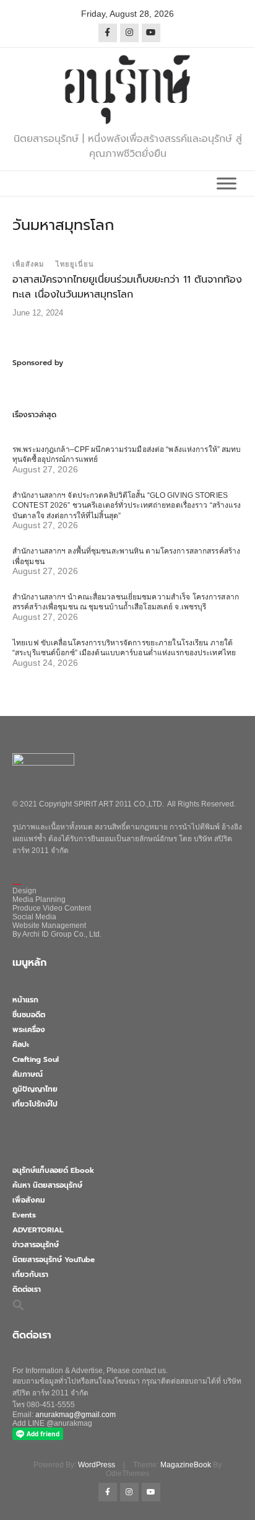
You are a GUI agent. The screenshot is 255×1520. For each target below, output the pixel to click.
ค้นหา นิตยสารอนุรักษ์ (47, 1185)
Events (24, 1215)
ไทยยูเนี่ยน (75, 264)
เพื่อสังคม (28, 264)
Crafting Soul (35, 1059)
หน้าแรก (25, 999)
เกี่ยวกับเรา (30, 1274)
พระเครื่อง (28, 1029)
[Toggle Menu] (226, 183)
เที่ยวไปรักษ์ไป (35, 1104)
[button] (18, 1304)
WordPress (96, 1464)
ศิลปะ (20, 1044)
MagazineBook (185, 1464)
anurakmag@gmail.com (75, 1414)
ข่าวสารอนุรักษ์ (35, 1244)
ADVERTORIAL (37, 1229)
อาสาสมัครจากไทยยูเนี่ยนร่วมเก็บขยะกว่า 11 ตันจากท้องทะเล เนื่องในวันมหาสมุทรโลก (127, 287)
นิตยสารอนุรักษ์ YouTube (53, 1259)
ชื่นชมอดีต (28, 1014)
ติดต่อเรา (26, 1289)
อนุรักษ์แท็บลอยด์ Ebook (53, 1170)
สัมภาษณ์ (27, 1074)
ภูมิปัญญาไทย (35, 1089)
